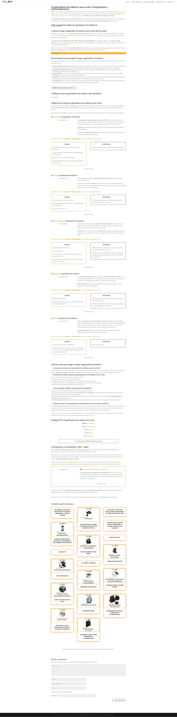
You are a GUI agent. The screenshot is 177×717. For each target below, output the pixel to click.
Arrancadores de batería (114, 561)
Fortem (55, 175)
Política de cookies (99, 715)
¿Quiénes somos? (160, 2)
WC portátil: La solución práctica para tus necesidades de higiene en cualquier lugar (115, 511)
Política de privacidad (81, 715)
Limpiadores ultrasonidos (88, 587)
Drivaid (55, 318)
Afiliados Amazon (109, 715)
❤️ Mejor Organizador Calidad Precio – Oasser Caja (93, 469)
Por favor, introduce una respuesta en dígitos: (61, 692)
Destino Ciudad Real (136, 2)
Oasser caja (57, 117)
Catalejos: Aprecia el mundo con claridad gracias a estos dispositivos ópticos (88, 526)
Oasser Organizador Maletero (97, 48)
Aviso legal (90, 715)
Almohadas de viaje (88, 610)
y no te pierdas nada (109, 497)
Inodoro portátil (114, 537)
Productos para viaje (148, 2)
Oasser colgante (59, 221)
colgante (107, 48)
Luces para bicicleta (62, 576)
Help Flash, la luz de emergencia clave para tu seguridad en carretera (62, 627)
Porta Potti (62, 552)
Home (127, 2)
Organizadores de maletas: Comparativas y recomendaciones (114, 612)
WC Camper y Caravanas (88, 563)
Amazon (92, 415)
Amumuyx (56, 274)
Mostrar (73, 88)
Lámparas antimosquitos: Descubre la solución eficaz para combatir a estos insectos (62, 540)
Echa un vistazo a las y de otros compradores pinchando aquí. (77, 138)
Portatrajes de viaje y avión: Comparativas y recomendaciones (88, 636)
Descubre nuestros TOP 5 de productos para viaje (89, 441)
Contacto (169, 2)
